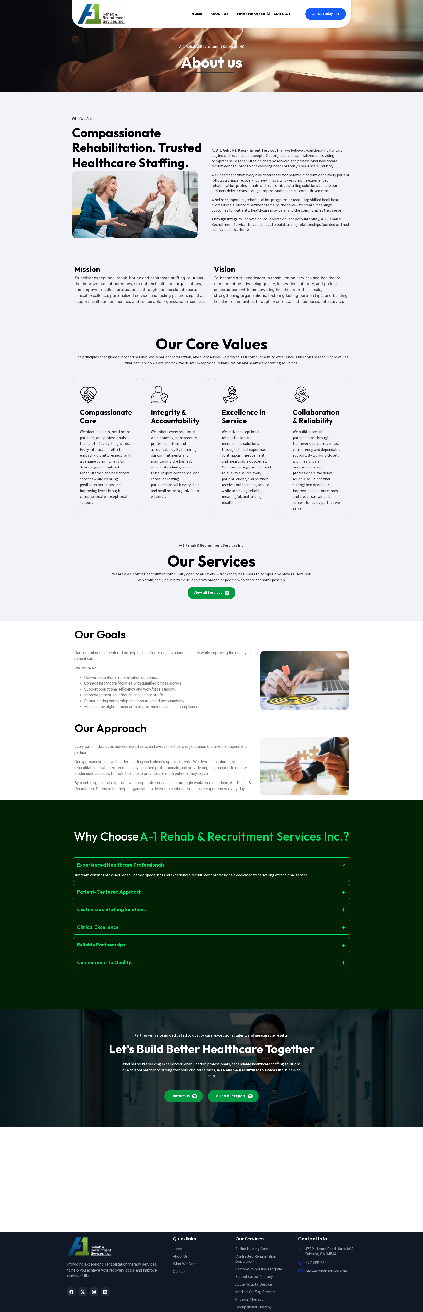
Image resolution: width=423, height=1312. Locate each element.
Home (197, 13)
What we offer (251, 13)
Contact (282, 13)
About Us (220, 13)
